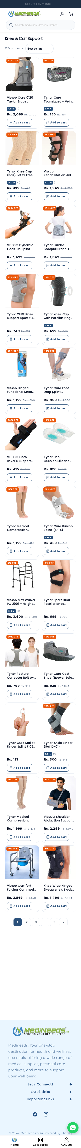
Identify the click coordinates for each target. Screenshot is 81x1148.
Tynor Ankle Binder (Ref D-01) (58, 745)
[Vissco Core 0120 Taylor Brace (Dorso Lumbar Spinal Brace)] (22, 74)
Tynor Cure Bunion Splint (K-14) (58, 528)
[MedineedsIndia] (24, 14)
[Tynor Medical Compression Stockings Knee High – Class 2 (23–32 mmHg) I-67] (22, 503)
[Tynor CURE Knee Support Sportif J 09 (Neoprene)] (22, 291)
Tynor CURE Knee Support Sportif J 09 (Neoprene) (20, 318)
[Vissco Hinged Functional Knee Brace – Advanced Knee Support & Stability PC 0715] (22, 364)
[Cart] (71, 14)
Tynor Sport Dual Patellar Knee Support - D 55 (57, 603)
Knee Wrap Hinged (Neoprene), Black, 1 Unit (58, 889)
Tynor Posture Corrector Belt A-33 (20, 677)
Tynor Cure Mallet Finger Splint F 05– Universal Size (21, 746)
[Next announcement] (72, 4)
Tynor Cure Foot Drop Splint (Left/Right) (56, 392)
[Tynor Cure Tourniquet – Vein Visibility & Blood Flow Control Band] (59, 74)
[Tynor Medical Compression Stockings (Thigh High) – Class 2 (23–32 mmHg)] (22, 793)
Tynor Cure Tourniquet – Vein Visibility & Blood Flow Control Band (58, 103)
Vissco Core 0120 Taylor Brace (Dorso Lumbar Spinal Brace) (20, 103)
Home (40, 1106)
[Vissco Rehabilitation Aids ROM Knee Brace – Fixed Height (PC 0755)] (59, 148)
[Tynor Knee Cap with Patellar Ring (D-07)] (59, 291)
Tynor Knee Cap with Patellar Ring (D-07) (57, 318)
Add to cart (22, 122)
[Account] (62, 14)
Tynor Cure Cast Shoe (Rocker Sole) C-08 (59, 677)
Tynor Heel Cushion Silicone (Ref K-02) (57, 460)
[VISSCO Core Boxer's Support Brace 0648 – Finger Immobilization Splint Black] (22, 433)
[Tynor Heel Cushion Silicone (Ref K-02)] (59, 433)
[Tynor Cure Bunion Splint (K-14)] (59, 503)
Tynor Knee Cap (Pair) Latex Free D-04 (20, 175)
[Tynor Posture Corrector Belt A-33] (22, 650)
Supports (40, 1125)
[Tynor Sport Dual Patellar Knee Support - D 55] (59, 576)
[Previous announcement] (8, 4)
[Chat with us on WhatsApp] (73, 1127)
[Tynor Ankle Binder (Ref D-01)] (59, 719)
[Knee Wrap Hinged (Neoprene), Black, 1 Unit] (59, 862)
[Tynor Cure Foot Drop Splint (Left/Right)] (59, 364)
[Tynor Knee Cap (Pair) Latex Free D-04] (22, 148)
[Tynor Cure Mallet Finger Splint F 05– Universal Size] (22, 719)
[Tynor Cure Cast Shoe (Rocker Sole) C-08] (59, 650)
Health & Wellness (40, 1116)
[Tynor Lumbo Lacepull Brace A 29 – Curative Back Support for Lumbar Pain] (59, 221)
